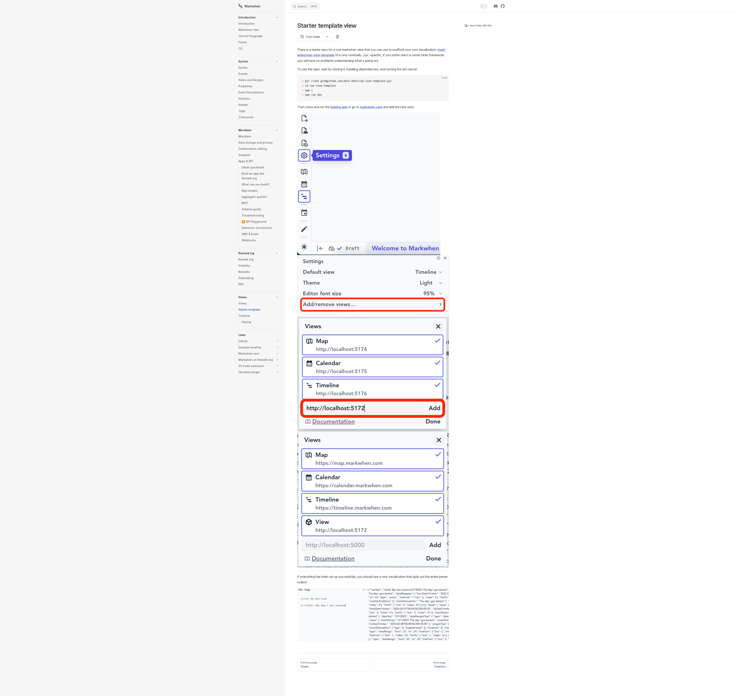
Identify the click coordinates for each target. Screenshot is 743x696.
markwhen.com (371, 107)
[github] (502, 6)
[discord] (495, 6)
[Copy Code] (443, 81)
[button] (277, 17)
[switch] (483, 6)
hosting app (338, 107)
